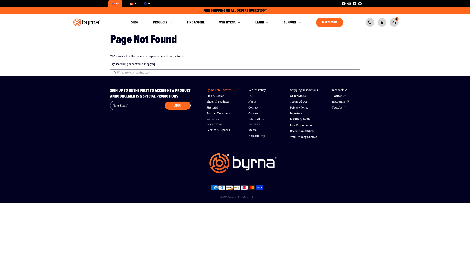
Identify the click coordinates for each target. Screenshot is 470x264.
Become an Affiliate (302, 131)
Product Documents (219, 113)
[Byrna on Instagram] (349, 3)
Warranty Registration (215, 121)
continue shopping (143, 64)
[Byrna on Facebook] (344, 3)
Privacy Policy (299, 107)
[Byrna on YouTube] (360, 3)
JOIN (177, 105)
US (117, 3)
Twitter (337, 96)
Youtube (337, 107)
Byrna (230, 197)
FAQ (251, 96)
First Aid (212, 107)
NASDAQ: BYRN (300, 119)
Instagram (339, 102)
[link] (370, 22)
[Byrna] (243, 165)
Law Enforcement (301, 125)
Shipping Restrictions (304, 90)
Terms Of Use (299, 102)
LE (149, 3)
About (252, 102)
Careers (253, 113)
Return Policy (257, 90)
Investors (296, 113)
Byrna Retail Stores (219, 90)
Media (252, 130)
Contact (253, 107)
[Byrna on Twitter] (354, 3)
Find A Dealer (215, 96)
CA (135, 3)
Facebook (338, 90)
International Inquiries (256, 121)
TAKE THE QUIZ (329, 22)
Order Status (298, 96)
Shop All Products (218, 102)
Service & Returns (218, 130)
